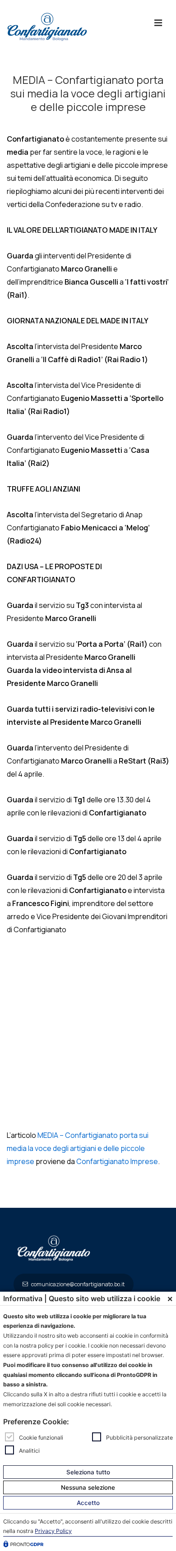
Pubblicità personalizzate (139, 1437)
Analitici (29, 1450)
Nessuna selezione (88, 1487)
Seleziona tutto (88, 1472)
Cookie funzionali (41, 1437)
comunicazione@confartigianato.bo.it (77, 1284)
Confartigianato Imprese (117, 1161)
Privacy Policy (53, 1531)
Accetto (88, 1502)
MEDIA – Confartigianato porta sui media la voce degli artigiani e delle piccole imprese (77, 1148)
